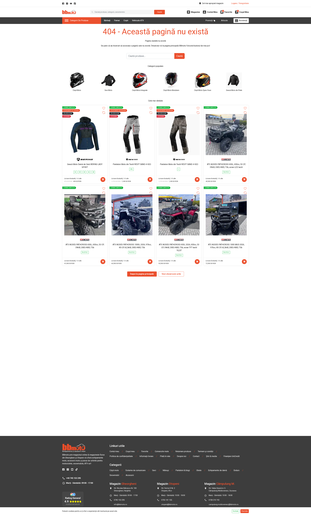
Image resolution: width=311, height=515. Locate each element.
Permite (245, 511)
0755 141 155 (166, 500)
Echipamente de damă (217, 470)
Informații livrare (146, 456)
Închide (235, 511)
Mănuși (166, 470)
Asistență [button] (243, 20)
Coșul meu (130, 451)
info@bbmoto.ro (120, 504)
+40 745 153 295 (73, 478)
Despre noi (181, 456)
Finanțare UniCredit (232, 456)
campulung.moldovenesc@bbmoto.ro (223, 504)
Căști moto (114, 470)
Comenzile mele (162, 451)
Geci (154, 470)
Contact (196, 456)
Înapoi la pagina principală (142, 274)
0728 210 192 (214, 500)
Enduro (236, 470)
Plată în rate (165, 456)
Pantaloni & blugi (183, 470)
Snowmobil (114, 475)
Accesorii (130, 475)
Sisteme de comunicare (135, 470)
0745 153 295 (119, 500)
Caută (159, 12)
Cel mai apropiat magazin (212, 3)
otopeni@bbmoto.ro (169, 504)
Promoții (209, 20)
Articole (224, 20)
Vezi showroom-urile (171, 274)
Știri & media (211, 456)
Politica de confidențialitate (121, 456)
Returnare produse (183, 451)
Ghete (198, 470)
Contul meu (114, 451)
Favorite (144, 451)
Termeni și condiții (205, 451)
